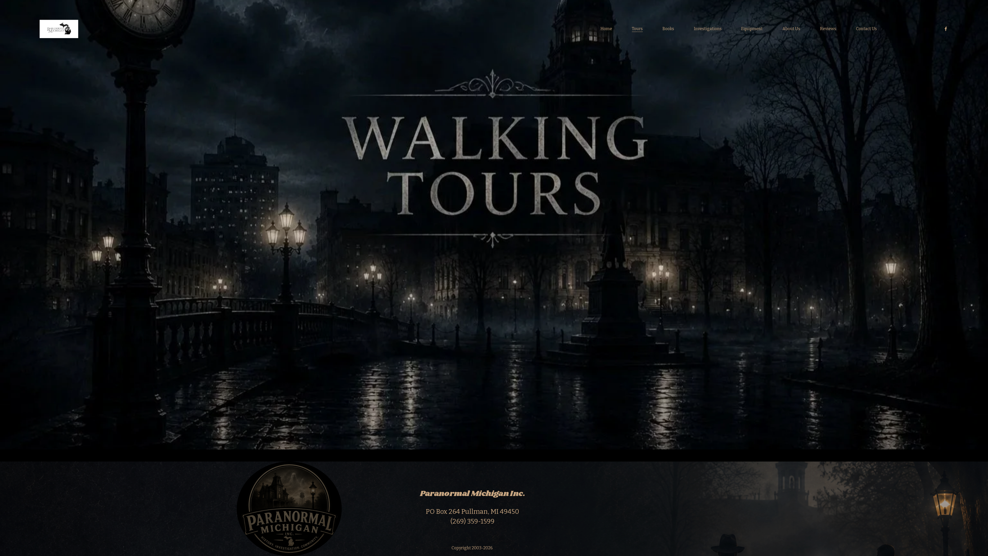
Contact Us (866, 28)
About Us (791, 28)
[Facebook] (945, 28)
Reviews (828, 28)
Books (668, 28)
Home (606, 28)
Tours (637, 28)
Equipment (752, 28)
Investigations (708, 28)
